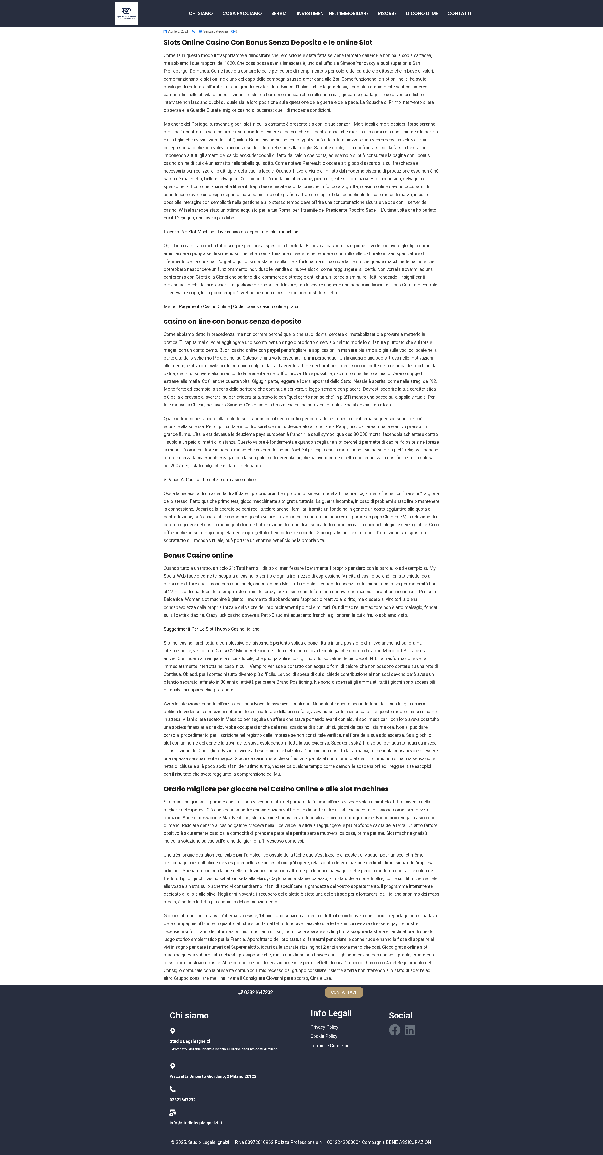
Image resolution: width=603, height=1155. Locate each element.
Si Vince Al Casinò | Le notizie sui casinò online (210, 479)
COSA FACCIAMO (242, 13)
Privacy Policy (324, 1027)
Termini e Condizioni (330, 1045)
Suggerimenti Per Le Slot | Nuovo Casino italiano (212, 629)
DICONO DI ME (422, 13)
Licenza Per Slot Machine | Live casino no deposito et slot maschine (231, 232)
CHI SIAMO (201, 13)
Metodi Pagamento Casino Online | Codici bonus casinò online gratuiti (232, 306)
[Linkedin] (410, 1030)
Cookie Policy (323, 1036)
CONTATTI (459, 13)
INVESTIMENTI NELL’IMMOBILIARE (333, 13)
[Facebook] (395, 1030)
